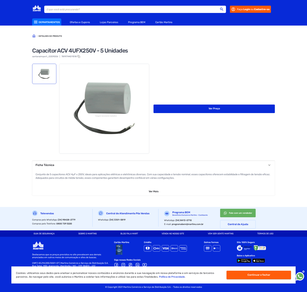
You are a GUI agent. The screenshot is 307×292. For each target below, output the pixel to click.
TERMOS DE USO (265, 233)
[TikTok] (130, 265)
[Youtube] (144, 265)
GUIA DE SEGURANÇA (44, 233)
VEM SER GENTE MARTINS (220, 233)
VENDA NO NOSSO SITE (173, 233)
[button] (223, 9)
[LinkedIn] (137, 265)
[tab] (44, 74)
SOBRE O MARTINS (87, 233)
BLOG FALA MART (129, 233)
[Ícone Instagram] (123, 265)
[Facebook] (116, 265)
